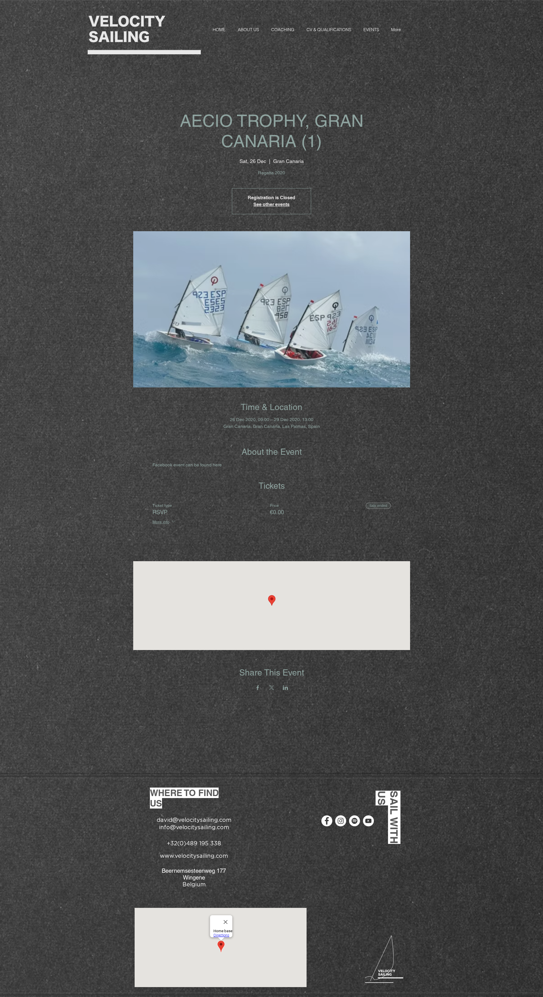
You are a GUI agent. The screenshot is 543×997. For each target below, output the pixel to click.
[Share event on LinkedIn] (285, 687)
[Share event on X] (271, 687)
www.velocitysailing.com (194, 856)
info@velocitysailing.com (194, 827)
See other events (271, 204)
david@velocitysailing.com (194, 820)
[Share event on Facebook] (257, 687)
